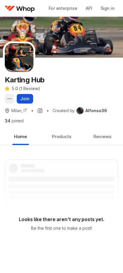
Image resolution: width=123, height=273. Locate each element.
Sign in (108, 8)
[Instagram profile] (40, 111)
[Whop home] (19, 8)
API (89, 8)
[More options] (9, 99)
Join (25, 98)
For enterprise (63, 8)
